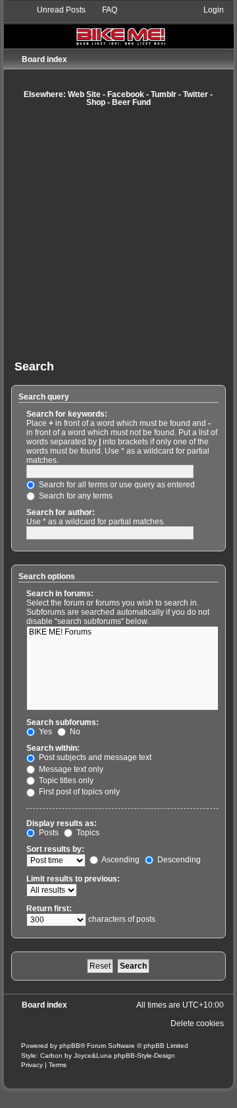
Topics (86, 832)
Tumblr (163, 94)
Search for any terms (75, 496)
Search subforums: (62, 722)
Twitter (195, 94)
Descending (178, 859)
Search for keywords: (66, 414)
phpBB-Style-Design (144, 1055)
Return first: (49, 908)
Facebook (125, 94)
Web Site (84, 94)
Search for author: (60, 512)
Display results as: (61, 823)
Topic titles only (65, 780)
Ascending (120, 859)
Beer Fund (131, 102)
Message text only (70, 769)
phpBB (69, 1045)
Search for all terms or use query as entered (116, 484)
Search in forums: (59, 593)
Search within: (53, 748)
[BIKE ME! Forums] (123, 632)
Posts (48, 832)
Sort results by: (55, 849)
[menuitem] (55, 10)
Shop (95, 102)
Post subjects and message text (94, 757)
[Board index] (118, 26)
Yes (44, 731)
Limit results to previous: (73, 878)
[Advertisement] (118, 233)
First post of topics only (78, 791)
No (74, 731)
